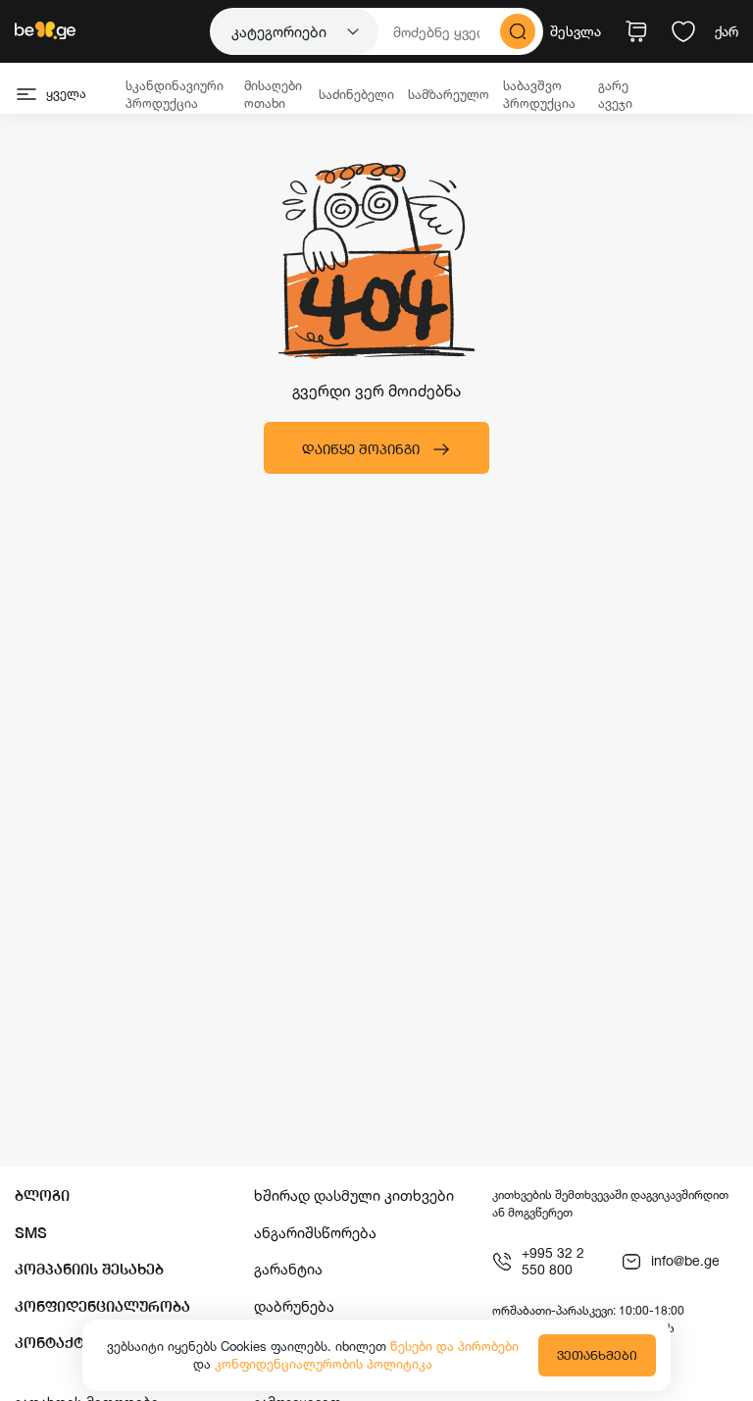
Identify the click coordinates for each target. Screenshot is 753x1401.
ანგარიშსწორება (315, 1232)
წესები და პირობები (454, 1346)
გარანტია (288, 1269)
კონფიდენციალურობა (102, 1306)
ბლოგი (42, 1195)
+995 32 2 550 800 (553, 1261)
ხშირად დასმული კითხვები (354, 1195)
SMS (31, 1232)
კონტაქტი (54, 1342)
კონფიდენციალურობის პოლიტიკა (323, 1364)
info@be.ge (685, 1260)
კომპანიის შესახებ (89, 1269)
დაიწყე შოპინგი (361, 449)
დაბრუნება (294, 1306)
